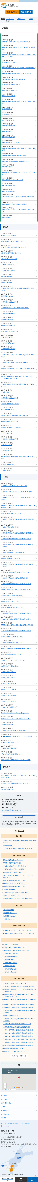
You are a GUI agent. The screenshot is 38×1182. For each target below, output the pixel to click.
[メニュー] (21, 1179)
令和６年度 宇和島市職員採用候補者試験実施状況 (16, 613)
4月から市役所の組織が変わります (11, 754)
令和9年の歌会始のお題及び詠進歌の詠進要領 (15, 308)
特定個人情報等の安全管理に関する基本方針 (14, 415)
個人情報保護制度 (7, 109)
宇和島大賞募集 (6, 217)
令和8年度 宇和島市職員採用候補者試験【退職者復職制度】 (18, 68)
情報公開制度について (8, 120)
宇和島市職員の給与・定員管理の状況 (12, 552)
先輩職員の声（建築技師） (9, 683)
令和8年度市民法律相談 (8, 137)
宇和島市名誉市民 (6, 470)
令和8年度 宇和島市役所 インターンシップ (14, 486)
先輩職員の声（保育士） (8, 672)
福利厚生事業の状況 (8, 724)
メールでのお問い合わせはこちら (11, 810)
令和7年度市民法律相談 (8, 191)
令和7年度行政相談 (7, 167)
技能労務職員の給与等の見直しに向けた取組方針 (15, 760)
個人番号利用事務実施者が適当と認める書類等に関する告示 (17, 457)
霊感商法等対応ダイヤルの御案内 (11, 427)
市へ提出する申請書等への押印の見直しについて (15, 783)
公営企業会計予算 (6, 433)
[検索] (32, 1179)
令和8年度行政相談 (7, 131)
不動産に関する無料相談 (8, 96)
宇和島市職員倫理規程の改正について (12, 642)
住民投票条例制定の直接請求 (10, 404)
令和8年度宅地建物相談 (8, 125)
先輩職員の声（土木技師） (9, 689)
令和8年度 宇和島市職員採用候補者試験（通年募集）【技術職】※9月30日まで (18, 55)
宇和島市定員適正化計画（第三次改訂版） (14, 730)
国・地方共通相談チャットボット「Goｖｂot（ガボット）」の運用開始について (17, 377)
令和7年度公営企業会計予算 (9, 331)
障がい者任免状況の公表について (11, 62)
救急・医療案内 (26, 12)
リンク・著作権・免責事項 (10, 1123)
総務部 (31, 19)
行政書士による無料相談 (8, 235)
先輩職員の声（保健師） (8, 678)
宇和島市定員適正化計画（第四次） (12, 636)
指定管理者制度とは (7, 789)
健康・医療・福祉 (6, 1103)
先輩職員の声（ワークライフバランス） (13, 660)
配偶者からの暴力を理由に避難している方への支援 (16, 736)
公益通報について (6, 445)
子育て (3, 1106)
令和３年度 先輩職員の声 (9, 707)
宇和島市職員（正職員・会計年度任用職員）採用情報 (17, 625)
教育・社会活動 (5, 1110)
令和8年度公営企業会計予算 (9, 302)
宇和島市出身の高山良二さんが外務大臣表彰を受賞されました (18, 210)
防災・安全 (4, 1099)
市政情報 (3, 1118)
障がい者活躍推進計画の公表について (12, 180)
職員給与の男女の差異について (10, 601)
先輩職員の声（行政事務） (9, 695)
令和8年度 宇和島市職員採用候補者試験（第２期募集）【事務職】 (18, 102)
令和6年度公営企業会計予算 (9, 398)
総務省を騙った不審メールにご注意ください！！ (15, 719)
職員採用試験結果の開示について (11, 654)
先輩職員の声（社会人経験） (10, 666)
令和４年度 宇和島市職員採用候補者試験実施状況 (16, 631)
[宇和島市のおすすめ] (7, 1179)
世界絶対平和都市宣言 (8, 464)
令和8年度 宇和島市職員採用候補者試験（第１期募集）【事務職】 (18, 149)
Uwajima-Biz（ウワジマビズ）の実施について (15, 713)
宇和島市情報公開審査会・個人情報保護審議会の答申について (17, 289)
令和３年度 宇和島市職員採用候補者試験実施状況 (16, 648)
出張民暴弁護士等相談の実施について (12, 241)
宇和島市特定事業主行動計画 (10, 527)
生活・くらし (5, 1095)
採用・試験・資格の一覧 (19, 1056)
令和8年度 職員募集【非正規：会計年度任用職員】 (16, 41)
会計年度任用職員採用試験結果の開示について (15, 572)
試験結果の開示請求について (10, 742)
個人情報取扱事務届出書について (11, 84)
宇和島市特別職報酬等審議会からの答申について (15, 161)
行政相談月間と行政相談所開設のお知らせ (13, 79)
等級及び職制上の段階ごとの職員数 (12, 595)
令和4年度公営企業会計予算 (9, 439)
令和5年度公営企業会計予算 (9, 421)
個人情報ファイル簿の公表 (9, 90)
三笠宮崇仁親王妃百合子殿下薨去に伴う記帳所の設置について (18, 197)
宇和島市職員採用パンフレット (10, 142)
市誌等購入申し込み (7, 451)
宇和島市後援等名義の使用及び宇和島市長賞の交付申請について (17, 385)
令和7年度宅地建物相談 (8, 185)
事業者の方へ (5, 1114)
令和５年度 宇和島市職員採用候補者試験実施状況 (16, 619)
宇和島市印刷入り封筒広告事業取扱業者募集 (14, 204)
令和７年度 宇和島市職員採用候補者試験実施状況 (16, 584)
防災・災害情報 (12, 12)
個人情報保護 (26, 1123)
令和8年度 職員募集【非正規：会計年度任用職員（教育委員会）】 (18, 48)
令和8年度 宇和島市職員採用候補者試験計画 (14, 155)
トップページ (10, 19)
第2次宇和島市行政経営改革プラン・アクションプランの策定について (18, 173)
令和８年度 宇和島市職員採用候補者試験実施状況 (16, 539)
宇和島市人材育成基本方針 (9, 748)
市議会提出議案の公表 (8, 264)
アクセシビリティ (8, 1126)
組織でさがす (21, 19)
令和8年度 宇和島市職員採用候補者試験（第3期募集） (17, 73)
